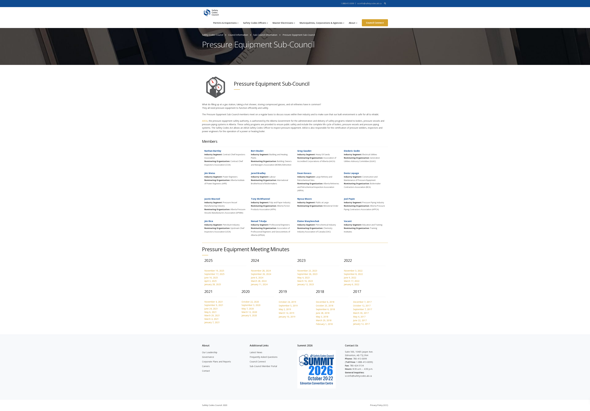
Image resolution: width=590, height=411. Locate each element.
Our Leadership (209, 352)
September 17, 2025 (214, 274)
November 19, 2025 (214, 270)
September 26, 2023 (307, 274)
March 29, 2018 (323, 320)
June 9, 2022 (350, 277)
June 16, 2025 (211, 277)
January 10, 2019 (287, 316)
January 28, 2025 (212, 284)
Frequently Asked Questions (263, 356)
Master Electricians (283, 22)
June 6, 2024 (257, 277)
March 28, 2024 (258, 280)
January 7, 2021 (212, 322)
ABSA (205, 120)
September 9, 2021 (213, 305)
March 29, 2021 (212, 315)
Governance (208, 356)
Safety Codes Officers (254, 22)
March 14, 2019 (286, 312)
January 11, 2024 (259, 284)
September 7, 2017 (362, 309)
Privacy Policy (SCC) (379, 405)
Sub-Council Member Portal (263, 366)
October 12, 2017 (361, 305)
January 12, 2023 (305, 284)
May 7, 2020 (248, 308)
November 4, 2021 (213, 301)
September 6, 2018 (325, 309)
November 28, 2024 (261, 270)
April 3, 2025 (210, 280)
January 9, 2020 (249, 315)
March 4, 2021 (211, 318)
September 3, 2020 (251, 305)
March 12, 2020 (249, 312)
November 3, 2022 (353, 270)
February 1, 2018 (324, 324)
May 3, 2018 (322, 316)
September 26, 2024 (261, 274)
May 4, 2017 (359, 316)
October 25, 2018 (324, 305)
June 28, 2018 (322, 312)
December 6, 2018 (325, 301)
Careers (206, 366)
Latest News (256, 352)
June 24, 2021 (211, 308)
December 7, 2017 (362, 301)
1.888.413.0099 (347, 3)
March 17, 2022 (351, 280)
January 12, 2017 (361, 323)
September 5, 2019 (288, 305)
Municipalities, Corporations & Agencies (321, 22)
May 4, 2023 (303, 277)
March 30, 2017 (361, 312)
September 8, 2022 (353, 274)
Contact (206, 370)
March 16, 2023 (305, 280)
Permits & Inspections (225, 22)
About (352, 22)
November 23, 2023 (307, 270)
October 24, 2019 (287, 301)
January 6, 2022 (351, 284)
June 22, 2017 (360, 320)
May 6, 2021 (210, 312)
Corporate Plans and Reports (216, 361)
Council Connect (375, 22)
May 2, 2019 (285, 309)
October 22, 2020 (250, 301)
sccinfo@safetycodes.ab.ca (369, 3)
